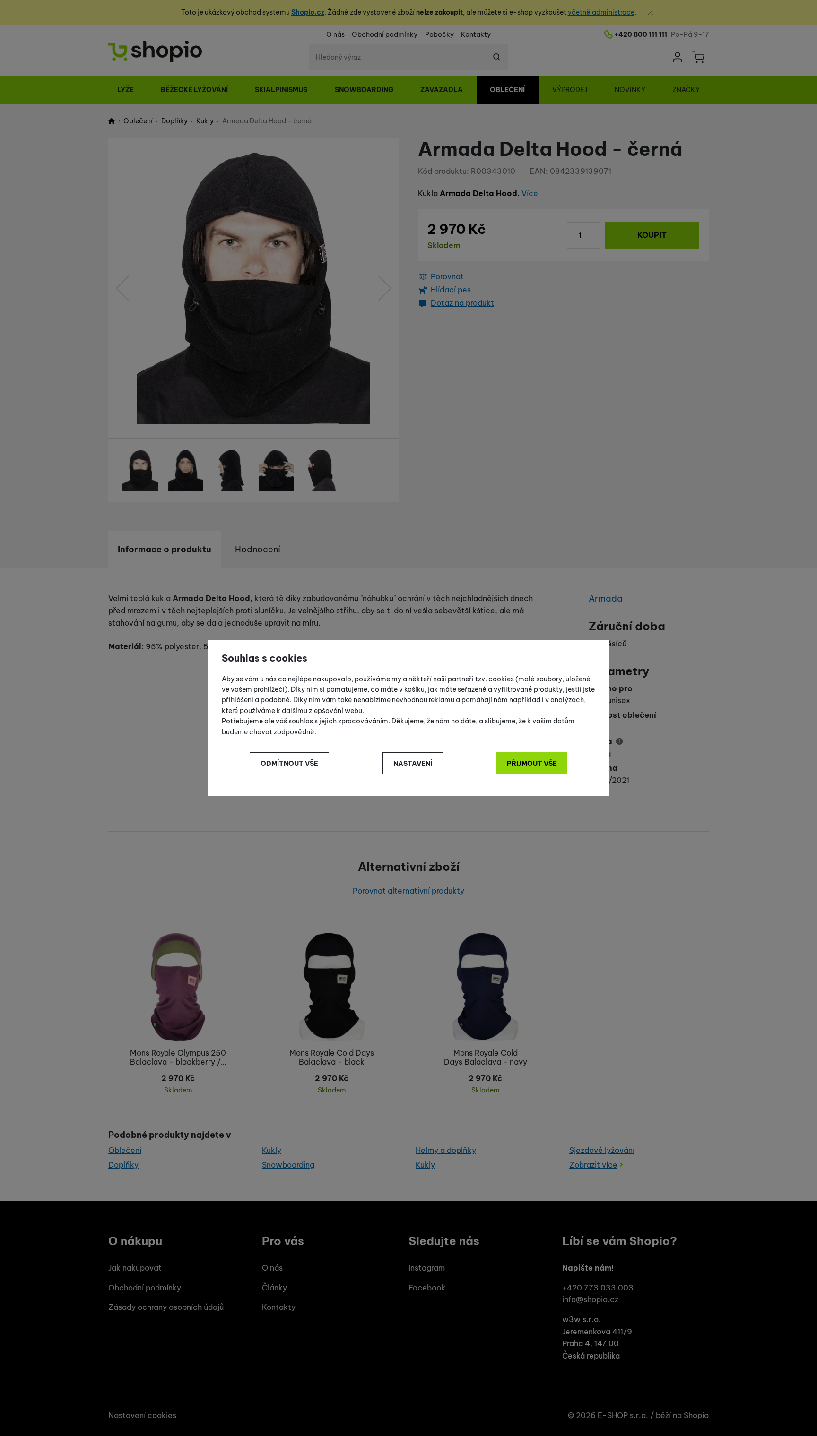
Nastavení (412, 763)
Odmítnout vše (289, 763)
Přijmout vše (532, 763)
